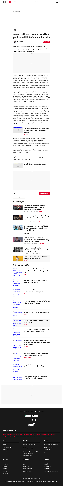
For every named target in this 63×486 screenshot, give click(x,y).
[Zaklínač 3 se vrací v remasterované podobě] (18, 314)
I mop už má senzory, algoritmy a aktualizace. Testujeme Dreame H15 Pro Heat (36, 366)
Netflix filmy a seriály (27, 471)
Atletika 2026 (5, 471)
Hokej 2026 (5, 466)
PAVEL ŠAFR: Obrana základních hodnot (35, 164)
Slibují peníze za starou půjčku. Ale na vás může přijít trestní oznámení (36, 258)
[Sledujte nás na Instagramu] (33, 420)
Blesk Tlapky (12, 434)
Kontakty (21, 411)
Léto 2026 (25, 441)
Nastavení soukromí (9, 482)
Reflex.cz (3, 7)
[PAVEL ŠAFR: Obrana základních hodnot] (18, 165)
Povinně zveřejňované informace (51, 482)
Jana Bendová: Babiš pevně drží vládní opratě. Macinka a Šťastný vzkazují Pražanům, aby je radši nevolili (35, 207)
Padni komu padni (47, 449)
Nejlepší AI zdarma (26, 466)
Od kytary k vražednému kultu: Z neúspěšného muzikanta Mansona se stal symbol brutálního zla (36, 250)
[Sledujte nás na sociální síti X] (27, 420)
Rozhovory (27, 2)
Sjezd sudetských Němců (48, 445)
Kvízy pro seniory (6, 449)
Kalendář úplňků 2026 (6, 451)
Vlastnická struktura (17, 482)
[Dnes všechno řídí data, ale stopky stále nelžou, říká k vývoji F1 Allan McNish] (18, 378)
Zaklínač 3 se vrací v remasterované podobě (36, 312)
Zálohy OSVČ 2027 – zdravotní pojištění (51, 471)
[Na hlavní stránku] (7, 2)
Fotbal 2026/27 (5, 464)
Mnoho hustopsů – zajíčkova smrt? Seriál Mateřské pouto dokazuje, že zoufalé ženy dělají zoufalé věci (36, 228)
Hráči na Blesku (19, 434)
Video (32, 2)
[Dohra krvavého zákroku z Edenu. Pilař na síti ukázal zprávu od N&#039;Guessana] (18, 304)
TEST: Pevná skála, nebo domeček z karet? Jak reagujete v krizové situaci (36, 354)
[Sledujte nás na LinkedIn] (36, 420)
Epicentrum (5, 444)
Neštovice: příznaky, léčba (7, 445)
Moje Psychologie (6, 434)
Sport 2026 (5, 459)
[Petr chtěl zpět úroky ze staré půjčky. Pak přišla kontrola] (18, 322)
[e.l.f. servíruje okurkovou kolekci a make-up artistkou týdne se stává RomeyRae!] (18, 332)
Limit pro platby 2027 (47, 466)
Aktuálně (5, 441)
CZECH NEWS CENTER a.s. (36, 478)
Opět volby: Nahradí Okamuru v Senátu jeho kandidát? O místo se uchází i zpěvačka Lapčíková (36, 130)
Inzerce (32, 411)
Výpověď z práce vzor (48, 451)
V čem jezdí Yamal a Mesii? (8, 447)
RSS (37, 411)
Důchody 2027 (46, 468)
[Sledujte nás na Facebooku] (30, 420)
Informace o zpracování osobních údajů (47, 481)
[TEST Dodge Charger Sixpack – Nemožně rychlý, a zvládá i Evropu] (18, 282)
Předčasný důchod (47, 463)
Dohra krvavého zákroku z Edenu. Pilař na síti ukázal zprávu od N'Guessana (37, 302)
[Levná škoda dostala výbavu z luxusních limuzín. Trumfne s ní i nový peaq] (18, 293)
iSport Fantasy (26, 434)
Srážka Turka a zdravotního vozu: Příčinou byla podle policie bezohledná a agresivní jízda (36, 271)
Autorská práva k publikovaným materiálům (12, 481)
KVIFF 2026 (14, 2)
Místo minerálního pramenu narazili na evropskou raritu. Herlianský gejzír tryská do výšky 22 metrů (37, 342)
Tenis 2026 (5, 468)
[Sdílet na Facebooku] (14, 194)
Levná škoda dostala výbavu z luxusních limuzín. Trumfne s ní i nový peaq (35, 291)
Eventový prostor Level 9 (31, 436)
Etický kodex (42, 482)
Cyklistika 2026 (5, 473)
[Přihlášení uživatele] (57, 2)
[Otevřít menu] (59, 2)
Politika (46, 441)
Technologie (26, 459)
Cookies (56, 481)
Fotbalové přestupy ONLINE (20, 436)
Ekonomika (46, 459)
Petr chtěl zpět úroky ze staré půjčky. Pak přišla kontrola (36, 321)
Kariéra (42, 411)
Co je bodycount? (6, 452)
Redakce (27, 411)
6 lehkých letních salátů (27, 455)
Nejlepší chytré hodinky (27, 468)
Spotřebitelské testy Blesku (35, 434)
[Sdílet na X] (17, 194)
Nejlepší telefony (26, 464)
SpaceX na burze (26, 463)
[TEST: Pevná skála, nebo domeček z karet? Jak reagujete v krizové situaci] (18, 357)
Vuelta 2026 (48, 436)
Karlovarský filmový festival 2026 (29, 444)
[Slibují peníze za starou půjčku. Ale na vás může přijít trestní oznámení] (18, 258)
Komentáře (20, 2)
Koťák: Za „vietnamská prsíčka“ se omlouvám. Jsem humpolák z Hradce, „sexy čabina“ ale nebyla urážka (36, 240)
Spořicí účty (46, 464)
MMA (4, 463)
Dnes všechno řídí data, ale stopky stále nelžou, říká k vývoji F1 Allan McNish (35, 377)
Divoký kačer (46, 452)
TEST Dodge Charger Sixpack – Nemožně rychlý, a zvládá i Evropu (35, 281)
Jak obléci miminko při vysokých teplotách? (31, 451)
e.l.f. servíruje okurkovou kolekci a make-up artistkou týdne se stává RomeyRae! (36, 330)
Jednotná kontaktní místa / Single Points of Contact (30, 482)
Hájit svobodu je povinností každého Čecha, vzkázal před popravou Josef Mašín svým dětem (36, 218)
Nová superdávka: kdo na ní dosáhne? (51, 444)
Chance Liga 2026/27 (41, 436)
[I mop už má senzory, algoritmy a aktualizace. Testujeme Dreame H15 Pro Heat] (18, 368)
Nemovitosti (43, 434)
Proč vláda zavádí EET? (48, 447)
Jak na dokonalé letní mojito (28, 453)
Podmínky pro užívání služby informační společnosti (30, 481)
